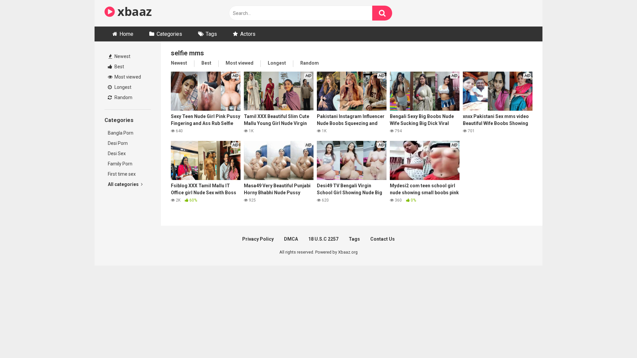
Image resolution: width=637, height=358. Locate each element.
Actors (247, 34)
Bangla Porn (120, 133)
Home (126, 34)
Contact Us (382, 239)
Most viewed (127, 77)
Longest (122, 87)
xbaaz (133, 11)
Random (122, 97)
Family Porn (120, 163)
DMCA (291, 239)
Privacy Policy (258, 239)
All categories (124, 184)
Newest (121, 56)
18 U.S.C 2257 (323, 239)
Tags (211, 34)
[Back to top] (615, 338)
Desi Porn (118, 143)
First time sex (122, 174)
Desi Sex (117, 153)
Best (118, 66)
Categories (169, 34)
